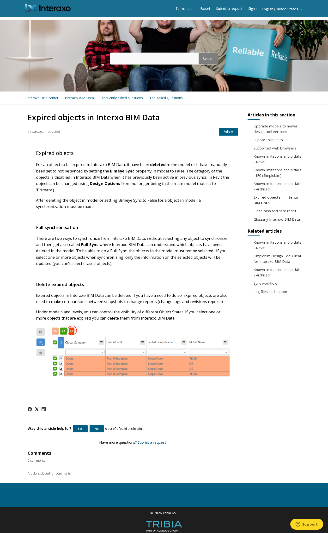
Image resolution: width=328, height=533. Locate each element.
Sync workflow (265, 283)
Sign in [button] (253, 8)
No (97, 429)
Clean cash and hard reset (275, 210)
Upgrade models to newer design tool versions (276, 129)
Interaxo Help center (42, 98)
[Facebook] (30, 409)
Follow (228, 132)
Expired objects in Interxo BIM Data (276, 200)
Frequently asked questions (121, 98)
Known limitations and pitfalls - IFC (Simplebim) (277, 172)
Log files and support (271, 291)
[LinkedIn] (44, 409)
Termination (185, 8)
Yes (80, 429)
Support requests (268, 139)
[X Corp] (37, 409)
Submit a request (229, 8)
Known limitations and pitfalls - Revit (277, 159)
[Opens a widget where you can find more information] (306, 525)
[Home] (48, 10)
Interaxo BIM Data (79, 98)
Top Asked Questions (166, 98)
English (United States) (281, 9)
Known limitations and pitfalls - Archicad (277, 186)
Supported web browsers (275, 148)
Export (205, 8)
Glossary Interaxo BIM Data (277, 219)
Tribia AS (170, 513)
